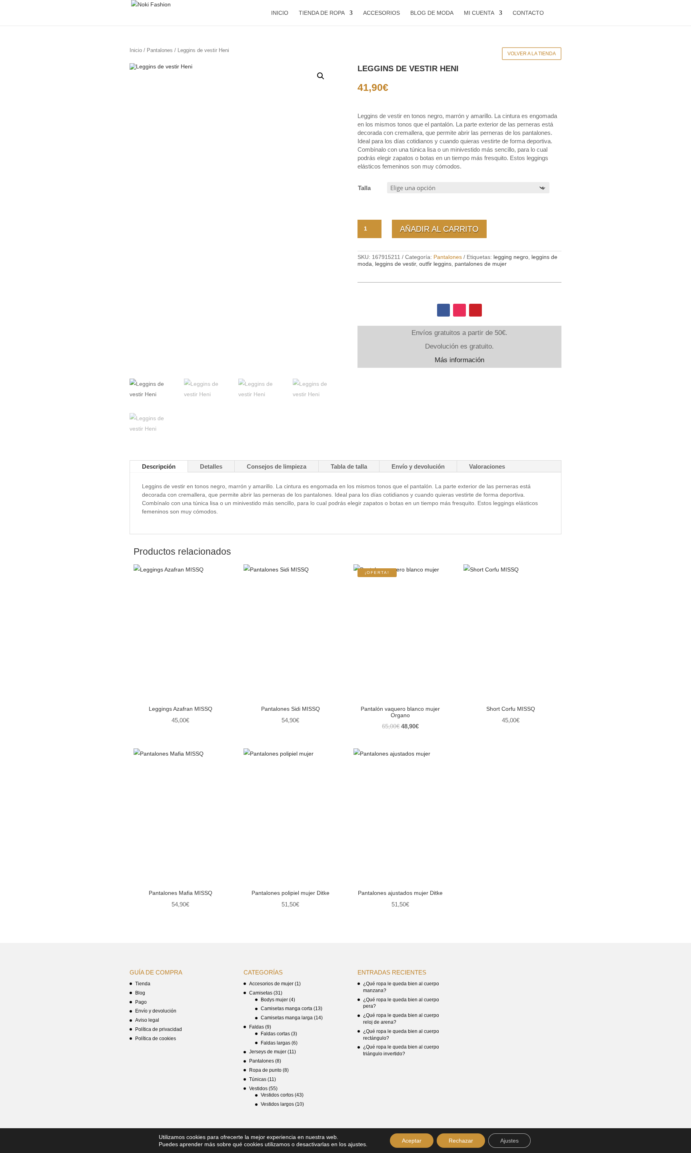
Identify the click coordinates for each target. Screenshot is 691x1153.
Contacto (528, 13)
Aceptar (411, 1140)
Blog (140, 993)
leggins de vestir (395, 264)
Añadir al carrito (439, 229)
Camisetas (260, 993)
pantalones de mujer (481, 264)
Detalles (211, 466)
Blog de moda (431, 13)
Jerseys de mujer (267, 1052)
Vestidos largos (277, 1104)
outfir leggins (435, 264)
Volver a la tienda (531, 53)
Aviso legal (147, 1020)
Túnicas (257, 1079)
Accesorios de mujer (271, 984)
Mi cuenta (479, 13)
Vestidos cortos (277, 1095)
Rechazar (461, 1140)
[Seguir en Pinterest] (475, 310)
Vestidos (258, 1088)
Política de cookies (155, 1038)
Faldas (256, 1027)
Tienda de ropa (322, 13)
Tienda (142, 984)
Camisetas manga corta (286, 1008)
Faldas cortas (275, 1034)
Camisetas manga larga (287, 1018)
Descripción (159, 466)
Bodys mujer (274, 1000)
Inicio (279, 13)
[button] (321, 76)
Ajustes (509, 1140)
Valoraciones (487, 466)
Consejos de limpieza (276, 466)
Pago (141, 1002)
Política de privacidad (158, 1029)
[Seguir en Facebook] (443, 310)
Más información (459, 360)
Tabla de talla (349, 466)
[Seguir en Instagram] (459, 310)
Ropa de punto (265, 1070)
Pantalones (160, 50)
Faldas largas (275, 1043)
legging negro (510, 257)
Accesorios (381, 13)
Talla (364, 187)
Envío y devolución (418, 466)
